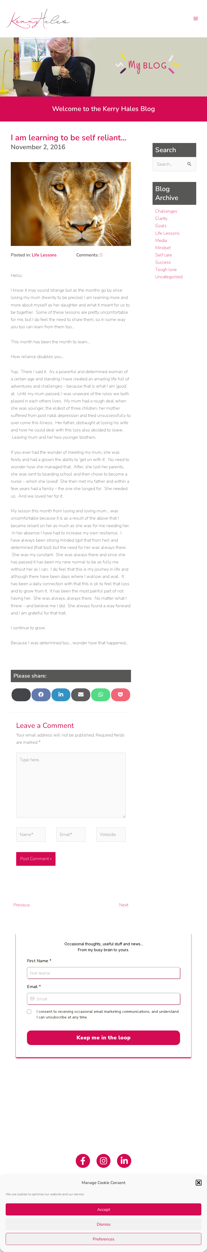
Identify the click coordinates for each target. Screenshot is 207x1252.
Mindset (163, 248)
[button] (198, 1182)
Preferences (103, 1239)
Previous (20, 905)
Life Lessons (44, 255)
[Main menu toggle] (195, 19)
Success (163, 262)
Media (161, 240)
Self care (163, 255)
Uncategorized (168, 277)
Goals (161, 226)
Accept (103, 1209)
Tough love (166, 269)
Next (124, 905)
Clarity (161, 218)
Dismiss (104, 1224)
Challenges (166, 211)
